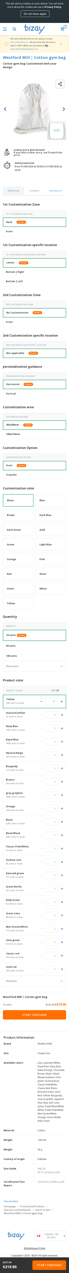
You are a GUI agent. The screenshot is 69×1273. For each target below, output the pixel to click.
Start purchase (34, 1015)
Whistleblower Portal (34, 1248)
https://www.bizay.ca (19, 42)
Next (64, 109)
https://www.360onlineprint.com (24, 49)
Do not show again (35, 13)
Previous (5, 109)
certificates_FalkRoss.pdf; (51, 1181)
